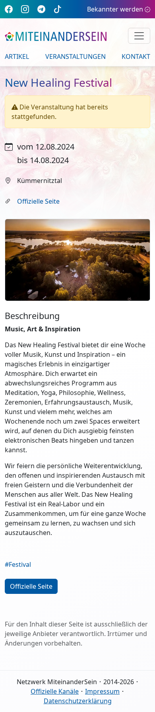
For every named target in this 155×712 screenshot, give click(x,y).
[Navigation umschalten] (139, 36)
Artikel (17, 56)
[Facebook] (9, 9)
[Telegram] (41, 9)
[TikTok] (58, 9)
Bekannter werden (115, 9)
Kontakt (136, 56)
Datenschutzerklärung (78, 700)
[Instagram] (25, 9)
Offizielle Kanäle (55, 691)
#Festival (18, 564)
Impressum (102, 691)
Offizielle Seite (38, 201)
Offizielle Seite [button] (31, 586)
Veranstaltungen (75, 56)
